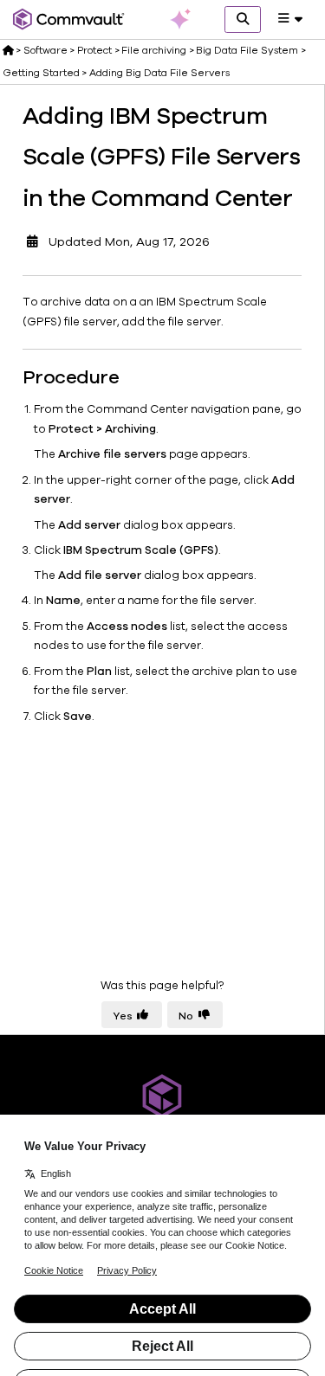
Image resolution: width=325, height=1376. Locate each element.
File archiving (153, 50)
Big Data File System (247, 50)
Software (45, 50)
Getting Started (41, 73)
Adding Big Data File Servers (159, 73)
